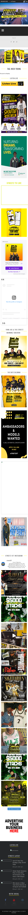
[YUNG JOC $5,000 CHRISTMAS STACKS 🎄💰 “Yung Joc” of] (14, 609)
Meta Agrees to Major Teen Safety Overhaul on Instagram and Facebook (19, 885)
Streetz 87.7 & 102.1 (7, 318)
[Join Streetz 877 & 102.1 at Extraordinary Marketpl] (14, 583)
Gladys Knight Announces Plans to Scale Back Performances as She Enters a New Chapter (20, 873)
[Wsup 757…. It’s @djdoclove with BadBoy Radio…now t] (14, 635)
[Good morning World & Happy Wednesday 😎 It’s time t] (14, 741)
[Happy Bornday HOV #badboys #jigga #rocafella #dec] (14, 714)
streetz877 (17, 318)
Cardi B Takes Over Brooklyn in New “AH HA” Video (19, 862)
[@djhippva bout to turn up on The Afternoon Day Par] (14, 662)
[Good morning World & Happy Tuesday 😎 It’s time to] (14, 793)
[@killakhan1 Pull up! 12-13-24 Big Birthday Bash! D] (14, 688)
